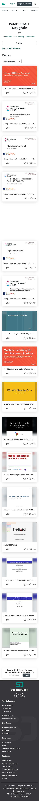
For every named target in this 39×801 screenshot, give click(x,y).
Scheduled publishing (10, 769)
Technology (6, 708)
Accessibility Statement (19, 796)
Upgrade (26, 675)
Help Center (6, 742)
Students (5, 733)
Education (34, 10)
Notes (4, 778)
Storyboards (6, 711)
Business (15, 10)
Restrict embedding (9, 775)
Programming (7, 705)
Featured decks (8, 715)
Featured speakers (9, 718)
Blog (4, 745)
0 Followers (30, 36)
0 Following (20, 36)
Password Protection (10, 763)
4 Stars (20, 43)
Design (24, 10)
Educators (6, 730)
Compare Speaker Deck (11, 748)
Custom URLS (7, 766)
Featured (5, 10)
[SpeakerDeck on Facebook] (16, 695)
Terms (15, 794)
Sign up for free (24, 4)
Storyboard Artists (9, 727)
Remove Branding (8, 772)
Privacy (21, 794)
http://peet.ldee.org (11, 48)
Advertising (6, 751)
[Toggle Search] (34, 4)
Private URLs (7, 760)
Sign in (12, 4)
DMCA (28, 794)
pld (7, 93)
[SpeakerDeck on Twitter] (22, 695)
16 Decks (8, 36)
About (9, 794)
